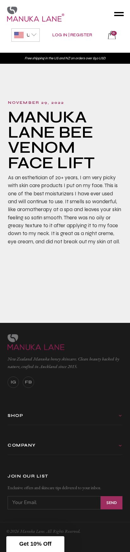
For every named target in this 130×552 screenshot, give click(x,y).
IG (13, 382)
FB (28, 382)
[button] (35, 544)
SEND (111, 502)
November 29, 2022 (36, 102)
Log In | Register (72, 35)
